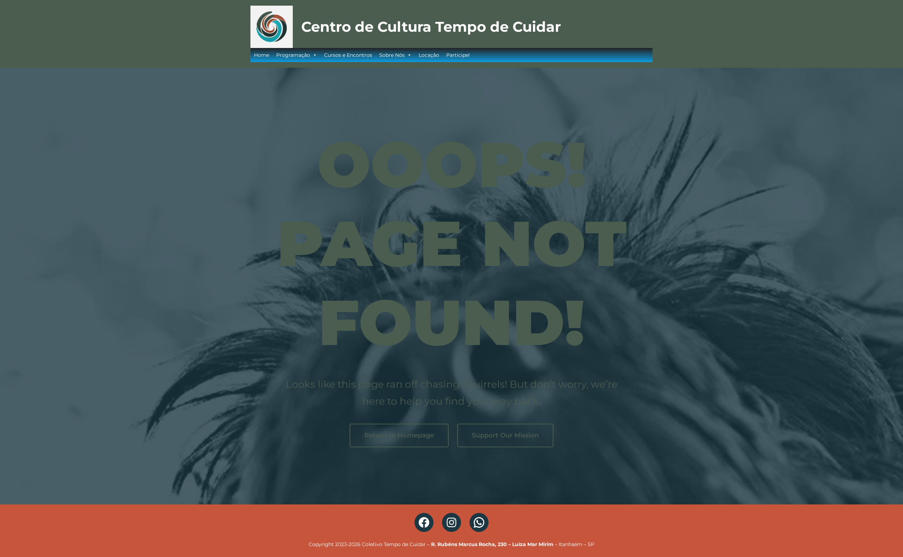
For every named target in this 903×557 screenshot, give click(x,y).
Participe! (458, 55)
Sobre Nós (392, 55)
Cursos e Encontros (348, 55)
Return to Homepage (399, 435)
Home (261, 55)
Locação (429, 55)
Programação (293, 55)
